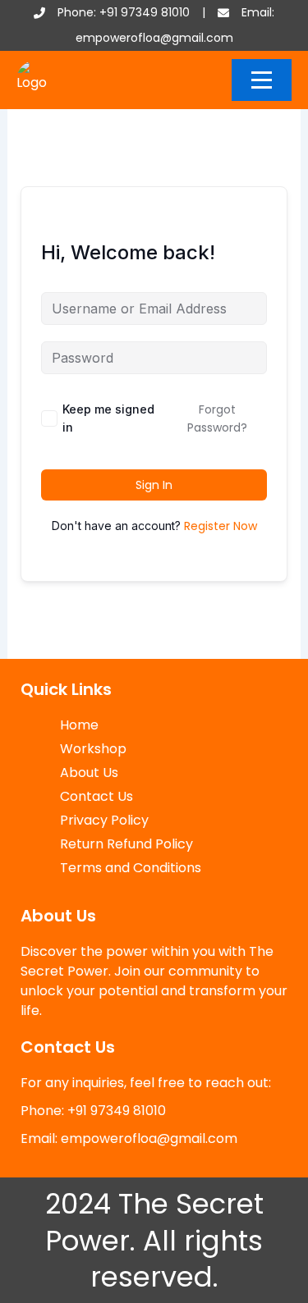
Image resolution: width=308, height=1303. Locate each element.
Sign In (154, 485)
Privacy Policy (104, 820)
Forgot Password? (217, 418)
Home (79, 725)
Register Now (220, 526)
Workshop (93, 748)
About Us (89, 772)
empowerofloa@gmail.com (154, 38)
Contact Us (96, 796)
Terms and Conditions (130, 867)
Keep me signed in (108, 418)
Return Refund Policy (126, 843)
